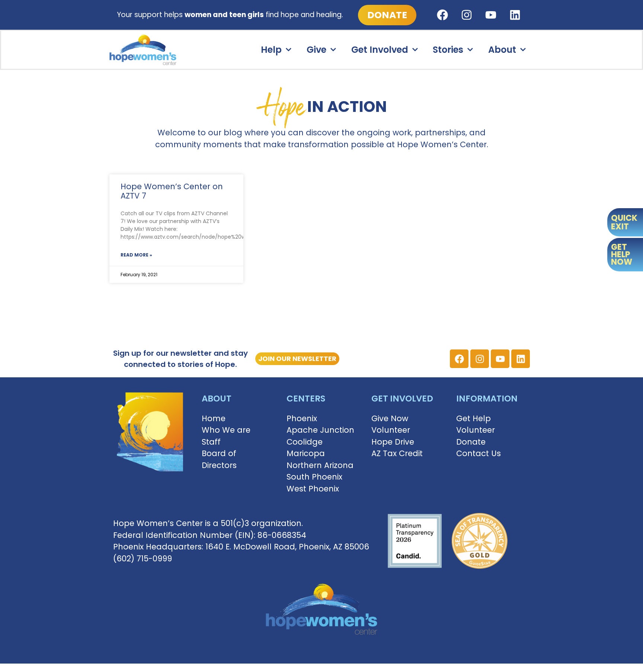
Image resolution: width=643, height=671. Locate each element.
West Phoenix (313, 488)
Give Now (389, 418)
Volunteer (390, 430)
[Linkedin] (515, 15)
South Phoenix (314, 476)
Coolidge (305, 441)
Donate (471, 441)
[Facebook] (442, 15)
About (502, 49)
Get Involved (379, 49)
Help (271, 49)
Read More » (136, 255)
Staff (211, 441)
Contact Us (478, 453)
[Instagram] (466, 15)
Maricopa (306, 453)
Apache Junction (320, 430)
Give (316, 49)
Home (213, 418)
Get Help (473, 418)
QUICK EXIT (624, 222)
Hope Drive (392, 441)
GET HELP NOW (621, 254)
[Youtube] (491, 15)
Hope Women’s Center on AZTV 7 (172, 191)
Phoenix (302, 418)
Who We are (226, 430)
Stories (448, 49)
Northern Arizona (320, 465)
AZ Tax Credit (397, 453)
